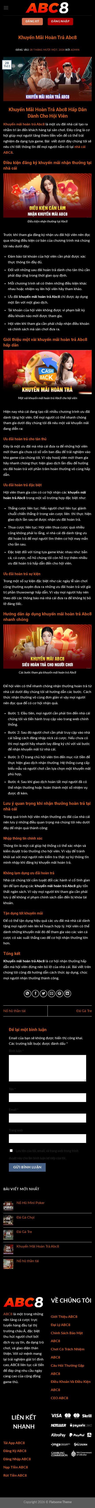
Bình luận (16, 1051)
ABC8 (7, 1314)
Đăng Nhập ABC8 (17, 1459)
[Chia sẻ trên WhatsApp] (27, 993)
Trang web (16, 1130)
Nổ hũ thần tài (14, 1011)
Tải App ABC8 (14, 1443)
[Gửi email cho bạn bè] (51, 993)
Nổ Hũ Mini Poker (31, 1203)
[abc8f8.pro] (47, 8)
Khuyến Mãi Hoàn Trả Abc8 (38, 1246)
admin (75, 50)
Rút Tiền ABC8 (15, 1475)
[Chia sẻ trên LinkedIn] (67, 993)
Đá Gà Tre (84, 1011)
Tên (12, 1089)
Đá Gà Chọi (25, 1217)
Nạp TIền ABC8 (15, 1467)
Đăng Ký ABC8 (14, 1451)
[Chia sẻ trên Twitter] (43, 993)
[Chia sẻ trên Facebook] (35, 993)
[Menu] (6, 7)
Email (13, 1110)
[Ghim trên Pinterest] (59, 993)
